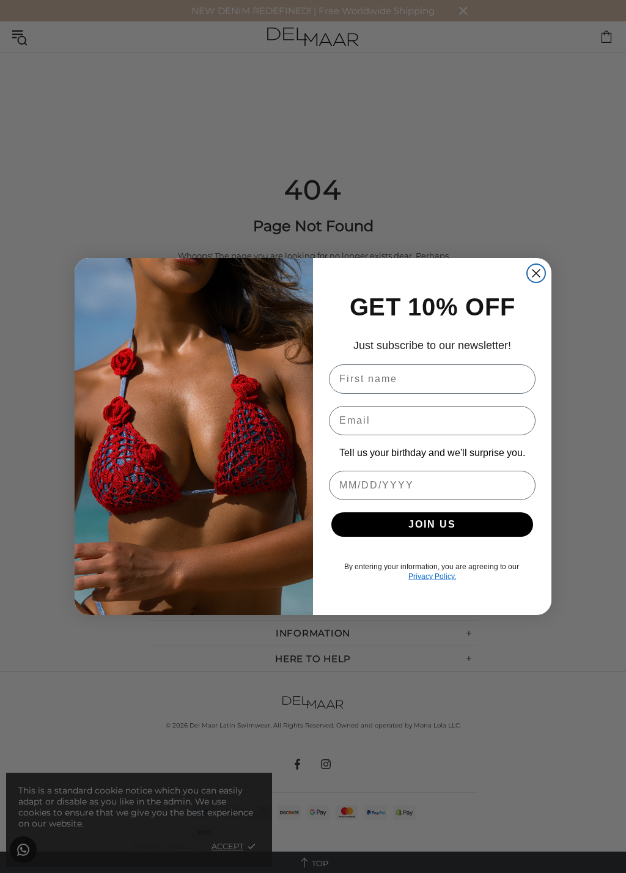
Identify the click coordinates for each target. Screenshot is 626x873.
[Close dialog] (536, 273)
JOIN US (432, 524)
